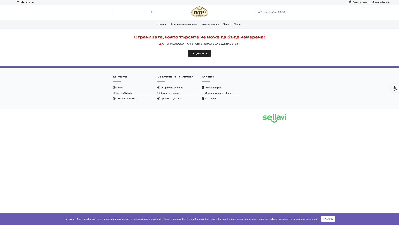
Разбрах (328, 218)
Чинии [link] (237, 24)
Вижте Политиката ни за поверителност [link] (293, 218)
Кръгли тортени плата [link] (184, 24)
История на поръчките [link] (218, 93)
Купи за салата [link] (210, 24)
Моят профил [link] (213, 87)
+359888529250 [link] (126, 98)
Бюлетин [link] (210, 98)
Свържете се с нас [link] (26, 2)
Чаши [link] (226, 24)
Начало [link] (162, 24)
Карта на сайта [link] (170, 93)
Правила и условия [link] (171, 98)
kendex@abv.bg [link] (124, 93)
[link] (358, 2)
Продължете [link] (199, 53)
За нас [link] (119, 87)
